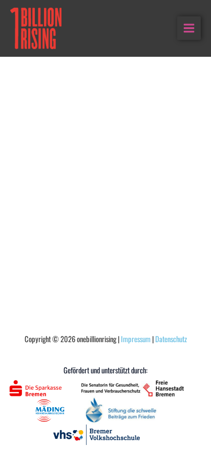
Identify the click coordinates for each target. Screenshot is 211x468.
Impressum (136, 338)
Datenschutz (171, 338)
